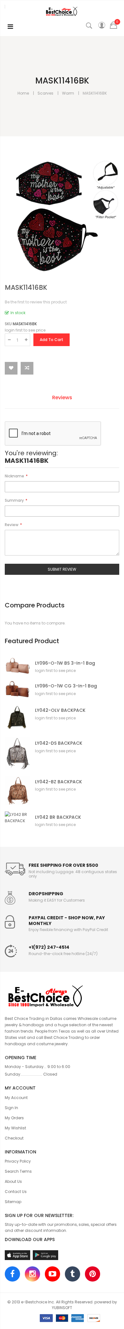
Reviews (62, 397)
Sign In (11, 1107)
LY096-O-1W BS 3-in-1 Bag (65, 663)
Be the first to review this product (36, 302)
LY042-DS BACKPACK (58, 743)
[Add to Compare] (27, 368)
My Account (16, 1097)
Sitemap (13, 1201)
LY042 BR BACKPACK (58, 817)
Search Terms (18, 1171)
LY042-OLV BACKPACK (60, 710)
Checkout (14, 1138)
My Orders (14, 1118)
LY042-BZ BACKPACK (58, 782)
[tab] (66, 398)
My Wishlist (15, 1128)
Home (23, 93)
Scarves (45, 93)
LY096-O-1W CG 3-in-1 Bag (66, 686)
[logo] (62, 995)
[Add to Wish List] (11, 368)
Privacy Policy (18, 1161)
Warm (68, 93)
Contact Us (16, 1191)
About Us (13, 1181)
